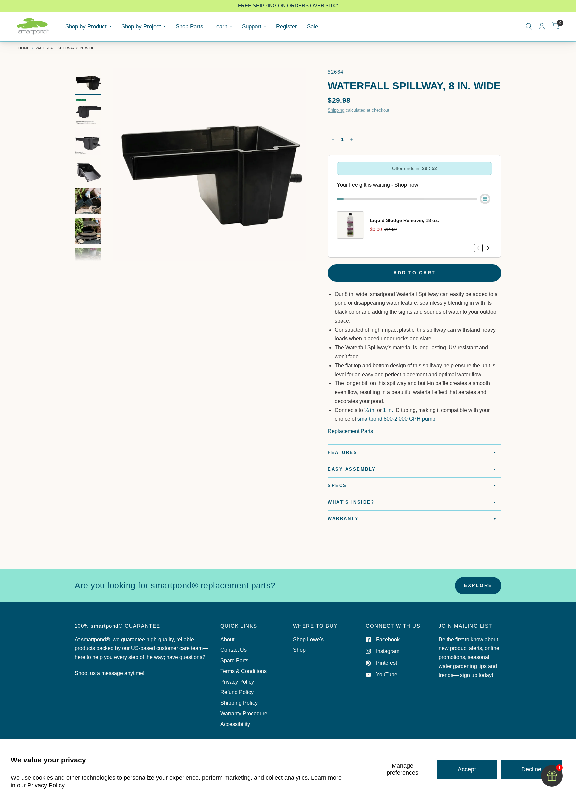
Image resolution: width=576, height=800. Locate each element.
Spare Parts (234, 660)
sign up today (476, 675)
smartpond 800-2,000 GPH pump (396, 419)
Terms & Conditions (243, 671)
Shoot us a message (99, 673)
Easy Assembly (352, 469)
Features (342, 452)
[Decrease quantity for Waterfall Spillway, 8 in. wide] (333, 139)
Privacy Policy (237, 682)
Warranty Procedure (243, 713)
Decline (531, 769)
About (227, 639)
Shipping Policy (239, 703)
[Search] (528, 26)
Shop (299, 650)
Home (23, 48)
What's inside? (351, 502)
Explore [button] (478, 585)
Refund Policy (237, 692)
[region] (288, 6)
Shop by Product (86, 26)
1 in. (388, 410)
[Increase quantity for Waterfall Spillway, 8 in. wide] (351, 139)
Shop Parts (189, 26)
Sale (312, 26)
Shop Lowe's (308, 639)
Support (251, 26)
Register (286, 26)
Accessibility (235, 724)
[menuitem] (88, 26)
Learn (220, 26)
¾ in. (370, 410)
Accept (467, 769)
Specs (337, 485)
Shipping (336, 110)
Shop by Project (141, 26)
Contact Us (233, 650)
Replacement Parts (350, 431)
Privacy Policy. (46, 785)
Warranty (343, 518)
